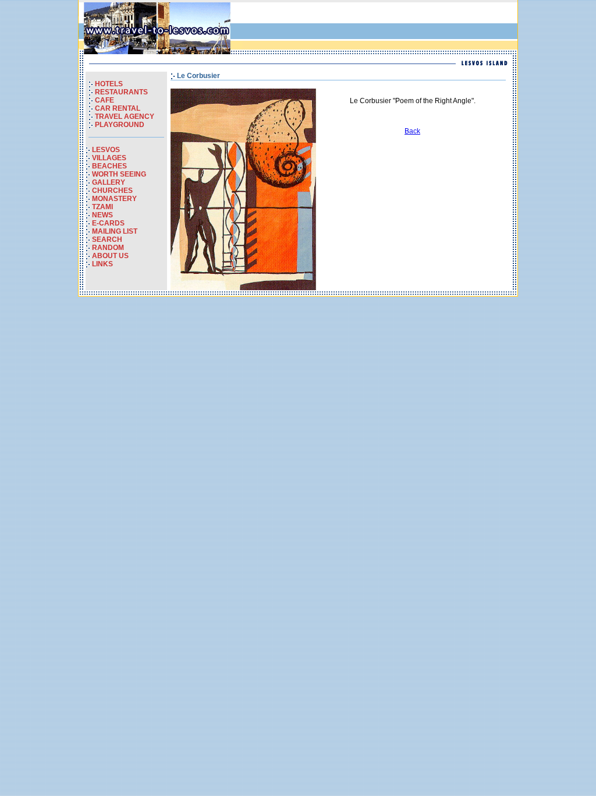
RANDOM (108, 248)
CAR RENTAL (117, 108)
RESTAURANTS (121, 92)
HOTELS (109, 84)
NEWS (102, 215)
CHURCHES (112, 190)
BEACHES (109, 166)
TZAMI (102, 207)
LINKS (102, 264)
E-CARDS (108, 223)
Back (412, 131)
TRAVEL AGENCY (124, 116)
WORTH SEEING (119, 174)
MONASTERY (114, 199)
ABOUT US (110, 256)
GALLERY (108, 182)
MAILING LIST (114, 231)
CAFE (104, 100)
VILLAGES (109, 158)
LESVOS (106, 150)
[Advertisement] (379, 28)
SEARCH (107, 239)
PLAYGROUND (119, 125)
